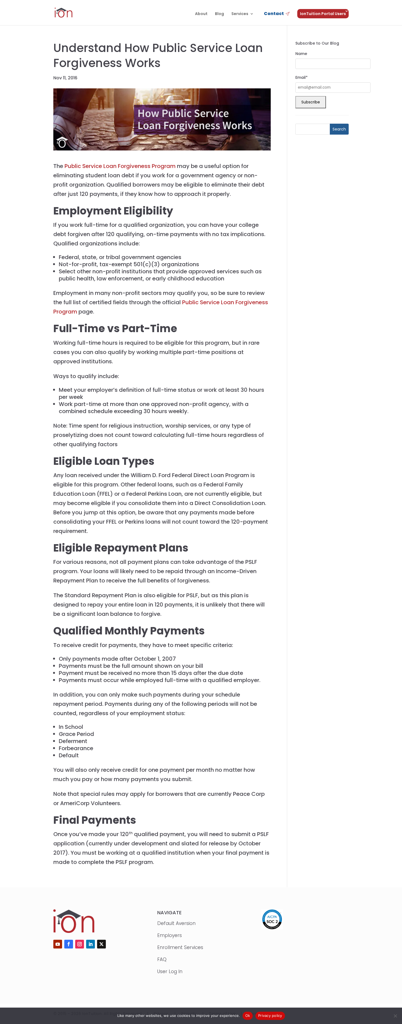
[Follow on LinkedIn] (90, 944)
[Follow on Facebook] (68, 944)
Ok (247, 1015)
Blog (219, 14)
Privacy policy (270, 1015)
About (201, 14)
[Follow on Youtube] (57, 944)
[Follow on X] (101, 944)
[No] (395, 1016)
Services (239, 14)
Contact (274, 14)
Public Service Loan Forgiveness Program (119, 166)
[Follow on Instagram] (79, 944)
